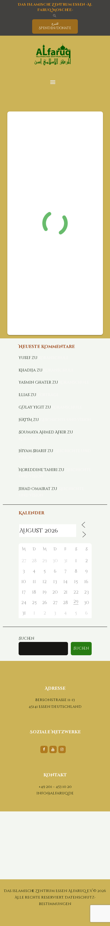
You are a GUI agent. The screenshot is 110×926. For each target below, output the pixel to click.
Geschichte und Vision (65, 419)
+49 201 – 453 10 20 (55, 786)
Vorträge (48, 395)
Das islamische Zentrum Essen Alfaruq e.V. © (50, 890)
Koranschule (53, 357)
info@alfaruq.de (55, 793)
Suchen (26, 638)
